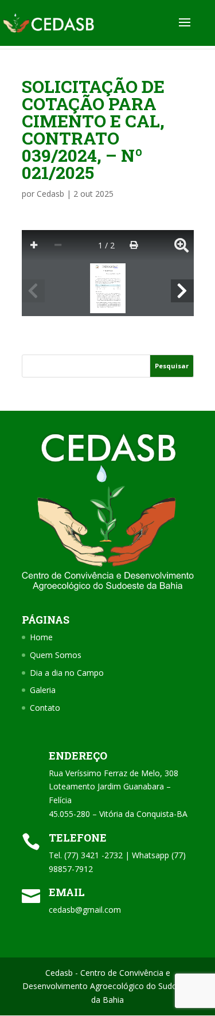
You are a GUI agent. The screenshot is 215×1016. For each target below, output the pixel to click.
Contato (45, 707)
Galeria (43, 689)
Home (41, 637)
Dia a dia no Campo (67, 672)
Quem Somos (55, 654)
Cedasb (50, 193)
